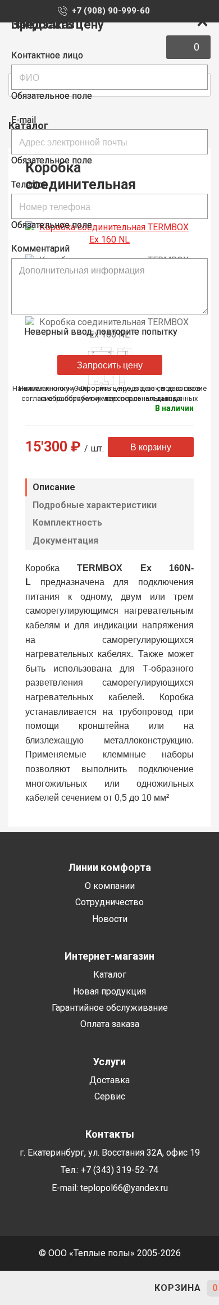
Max (109, 1288)
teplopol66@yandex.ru (47, 1288)
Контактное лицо (47, 55)
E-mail (23, 120)
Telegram (78, 1288)
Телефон (29, 184)
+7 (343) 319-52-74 (16, 1288)
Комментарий (40, 248)
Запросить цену (110, 364)
